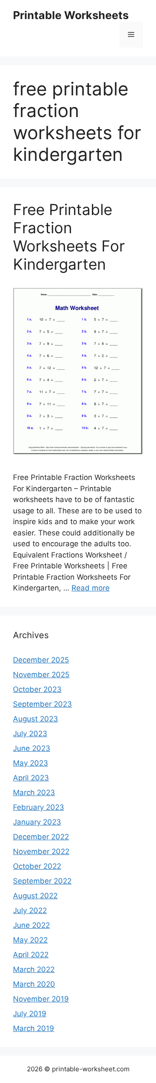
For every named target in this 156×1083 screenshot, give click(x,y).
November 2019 (41, 999)
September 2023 (42, 704)
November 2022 (41, 851)
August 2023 (35, 718)
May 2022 (30, 940)
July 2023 (30, 733)
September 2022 (42, 881)
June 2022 (31, 925)
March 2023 (34, 792)
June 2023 (31, 748)
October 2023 (37, 689)
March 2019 (33, 1028)
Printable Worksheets (71, 15)
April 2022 (31, 954)
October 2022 (37, 866)
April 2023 (31, 777)
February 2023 (38, 807)
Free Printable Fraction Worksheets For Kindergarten (69, 236)
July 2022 (30, 910)
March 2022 (34, 969)
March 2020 (34, 984)
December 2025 (41, 660)
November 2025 (41, 674)
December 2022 (41, 836)
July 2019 (29, 1013)
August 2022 (35, 895)
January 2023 (37, 822)
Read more (91, 588)
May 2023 (30, 763)
